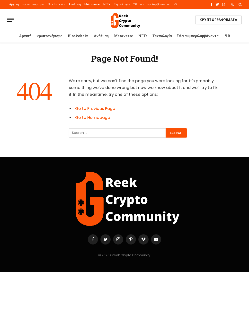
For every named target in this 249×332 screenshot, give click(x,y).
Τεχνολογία (122, 4)
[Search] (240, 4)
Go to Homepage (92, 117)
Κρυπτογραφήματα (218, 19)
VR (176, 4)
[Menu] (10, 19)
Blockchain (56, 4)
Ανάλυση (75, 4)
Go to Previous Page (95, 108)
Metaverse (91, 4)
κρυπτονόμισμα (33, 4)
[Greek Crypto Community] (124, 20)
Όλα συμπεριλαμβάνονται (151, 4)
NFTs (106, 4)
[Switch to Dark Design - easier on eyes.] (232, 4)
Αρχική (14, 4)
